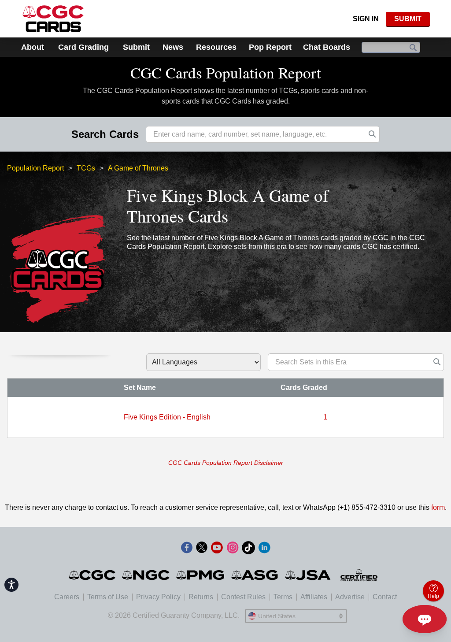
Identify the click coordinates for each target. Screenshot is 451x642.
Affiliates (313, 597)
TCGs (86, 168)
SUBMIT (407, 18)
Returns (201, 597)
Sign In (366, 18)
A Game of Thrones (138, 168)
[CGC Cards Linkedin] (264, 549)
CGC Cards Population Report (225, 72)
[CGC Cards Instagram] (232, 549)
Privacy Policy (158, 597)
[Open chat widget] (425, 619)
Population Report (35, 168)
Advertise (350, 597)
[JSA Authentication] (308, 575)
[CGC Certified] (53, 18)
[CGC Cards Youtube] (216, 549)
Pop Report (270, 47)
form (438, 507)
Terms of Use (107, 597)
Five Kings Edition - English (167, 417)
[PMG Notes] (201, 575)
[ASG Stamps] (255, 575)
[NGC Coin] (146, 575)
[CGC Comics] (93, 575)
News (173, 47)
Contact (385, 597)
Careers (66, 597)
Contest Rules (243, 597)
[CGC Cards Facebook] (186, 549)
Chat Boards (326, 47)
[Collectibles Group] (359, 575)
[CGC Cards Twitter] (201, 549)
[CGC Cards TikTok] (248, 549)
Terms (283, 597)
